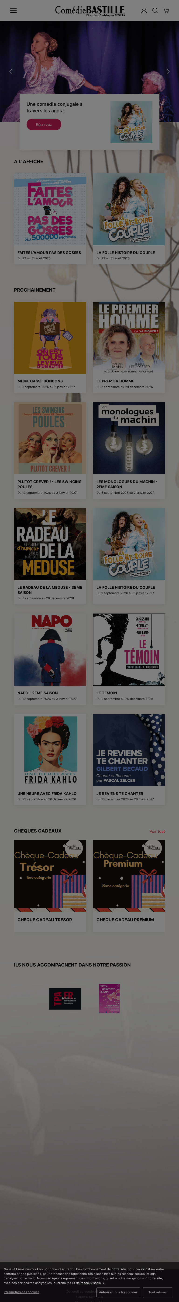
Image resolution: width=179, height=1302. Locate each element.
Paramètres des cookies (21, 1292)
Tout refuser (157, 1292)
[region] (89, 1282)
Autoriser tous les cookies (118, 1292)
